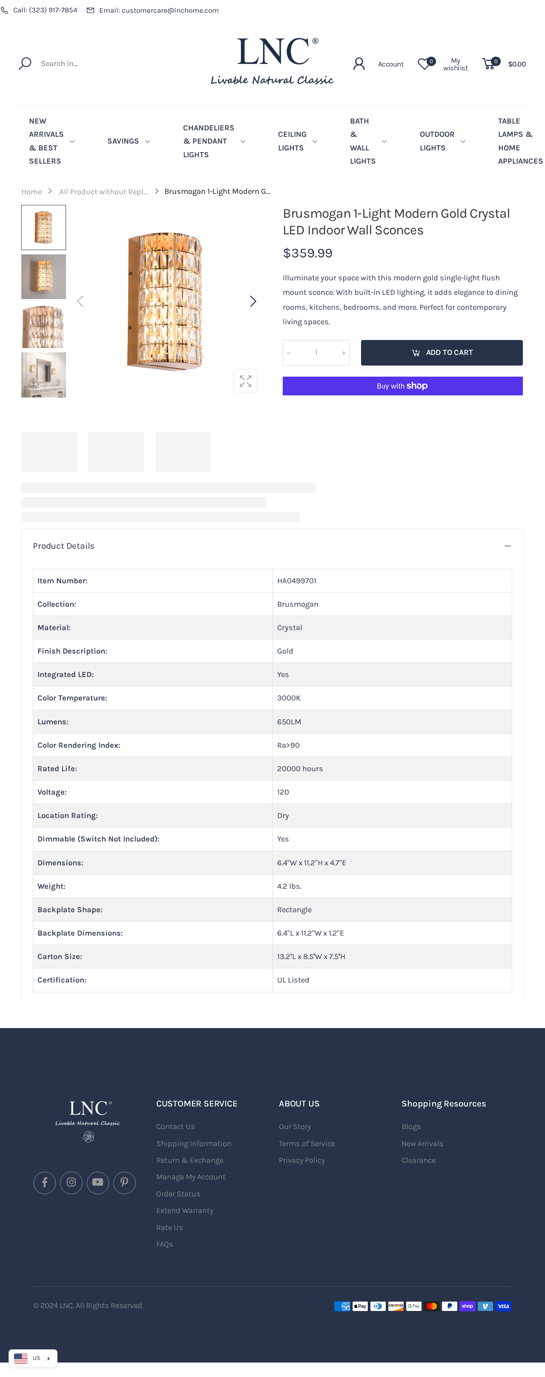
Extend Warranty (184, 1210)
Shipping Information (194, 1143)
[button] (252, 301)
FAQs (164, 1244)
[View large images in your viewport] (246, 380)
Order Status (178, 1193)
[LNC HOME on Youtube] (98, 1183)
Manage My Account (191, 1176)
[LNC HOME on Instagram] (71, 1183)
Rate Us (169, 1227)
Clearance (419, 1160)
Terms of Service (307, 1143)
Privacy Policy (302, 1160)
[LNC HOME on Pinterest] (124, 1183)
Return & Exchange (190, 1160)
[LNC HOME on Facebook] (45, 1183)
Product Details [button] (64, 546)
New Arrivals (423, 1143)
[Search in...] (27, 63)
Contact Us (175, 1126)
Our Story (295, 1126)
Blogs (411, 1126)
